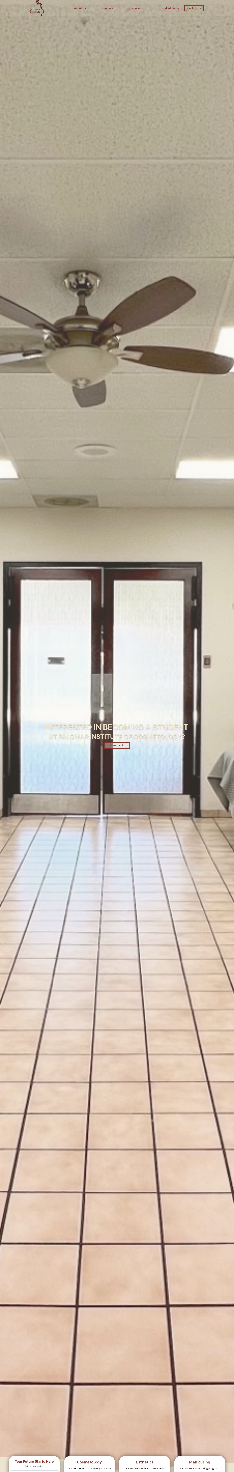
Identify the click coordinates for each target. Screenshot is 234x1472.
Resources (137, 8)
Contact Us (194, 8)
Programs (106, 8)
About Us (80, 8)
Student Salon (170, 8)
